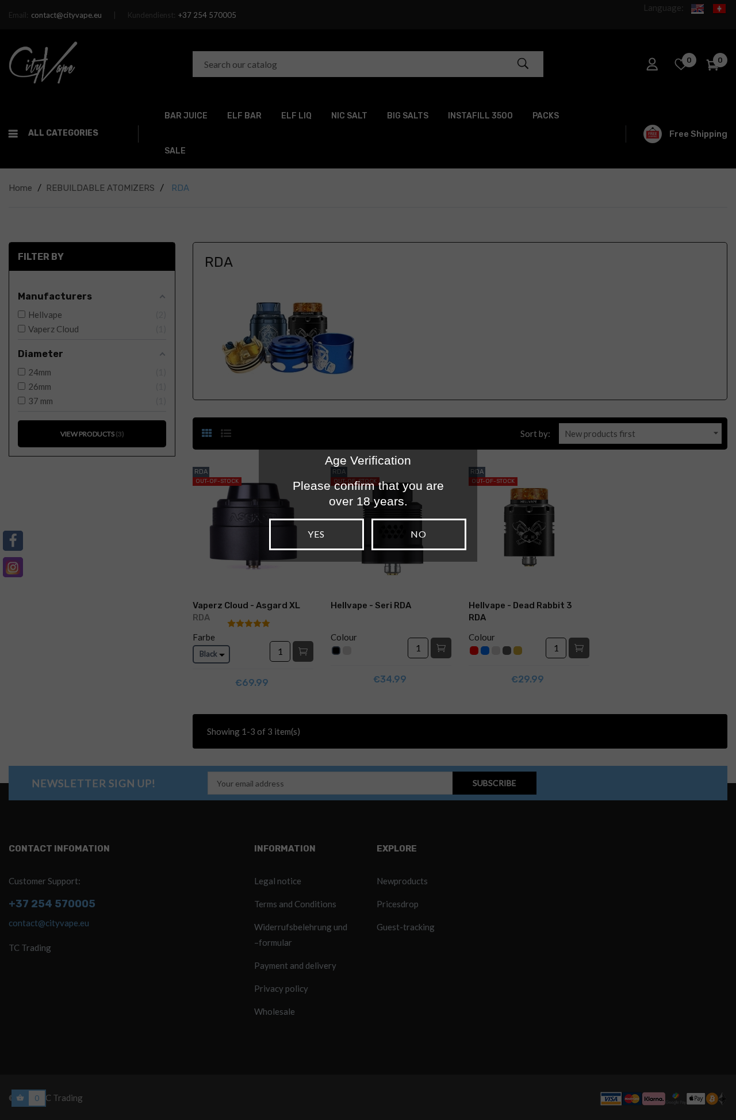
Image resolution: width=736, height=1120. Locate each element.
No (419, 533)
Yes (316, 533)
